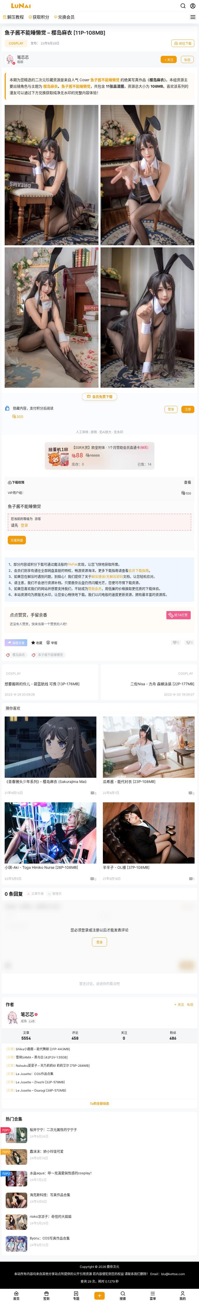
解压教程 (15, 17)
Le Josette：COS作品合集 (29, 1074)
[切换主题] (183, 6)
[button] (123, 1295)
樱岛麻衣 (50, 86)
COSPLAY (16, 43)
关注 (170, 60)
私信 (187, 60)
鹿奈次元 (112, 1267)
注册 (188, 409)
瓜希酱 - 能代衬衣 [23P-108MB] (129, 781)
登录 (171, 409)
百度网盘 (17, 540)
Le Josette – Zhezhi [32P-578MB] (35, 1082)
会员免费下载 (102, 397)
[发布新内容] (99, 1295)
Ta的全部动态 (99, 1104)
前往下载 (185, 43)
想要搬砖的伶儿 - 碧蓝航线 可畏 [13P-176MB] (42, 684)
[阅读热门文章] (99, 1135)
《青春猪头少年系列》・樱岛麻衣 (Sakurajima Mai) (46, 781)
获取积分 (41, 17)
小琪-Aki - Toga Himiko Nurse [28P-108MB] (41, 867)
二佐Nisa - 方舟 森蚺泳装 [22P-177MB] (162, 684)
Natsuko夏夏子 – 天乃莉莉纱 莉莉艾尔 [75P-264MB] (48, 1066)
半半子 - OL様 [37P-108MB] (126, 867)
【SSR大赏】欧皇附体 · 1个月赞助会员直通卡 (106, 447)
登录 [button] (24, 525)
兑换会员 (66, 17)
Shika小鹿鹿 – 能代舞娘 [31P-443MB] (38, 1049)
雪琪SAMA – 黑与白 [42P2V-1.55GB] (37, 1057)
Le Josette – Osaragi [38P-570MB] (36, 1090)
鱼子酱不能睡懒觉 (75, 86)
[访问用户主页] (17, 59)
